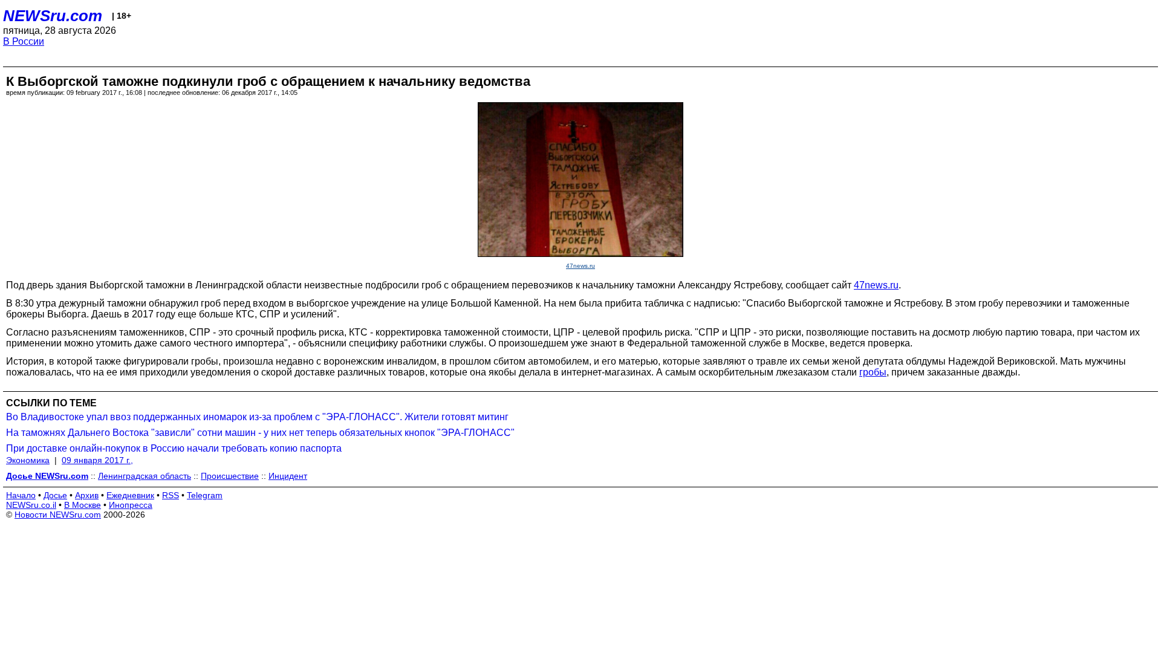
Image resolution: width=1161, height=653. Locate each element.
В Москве (82, 505)
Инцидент (287, 476)
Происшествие (230, 476)
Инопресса (130, 505)
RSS (170, 495)
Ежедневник (130, 495)
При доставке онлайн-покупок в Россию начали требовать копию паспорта (174, 448)
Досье (55, 495)
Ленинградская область (144, 476)
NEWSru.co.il (31, 505)
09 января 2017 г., (97, 460)
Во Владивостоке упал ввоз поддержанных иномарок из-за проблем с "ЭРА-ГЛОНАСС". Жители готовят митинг (257, 417)
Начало (21, 495)
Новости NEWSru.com (58, 514)
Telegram (205, 495)
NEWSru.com (52, 16)
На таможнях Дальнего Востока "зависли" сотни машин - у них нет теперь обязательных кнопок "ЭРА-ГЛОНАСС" (260, 432)
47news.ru (580, 265)
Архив (87, 495)
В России (23, 41)
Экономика (28, 460)
